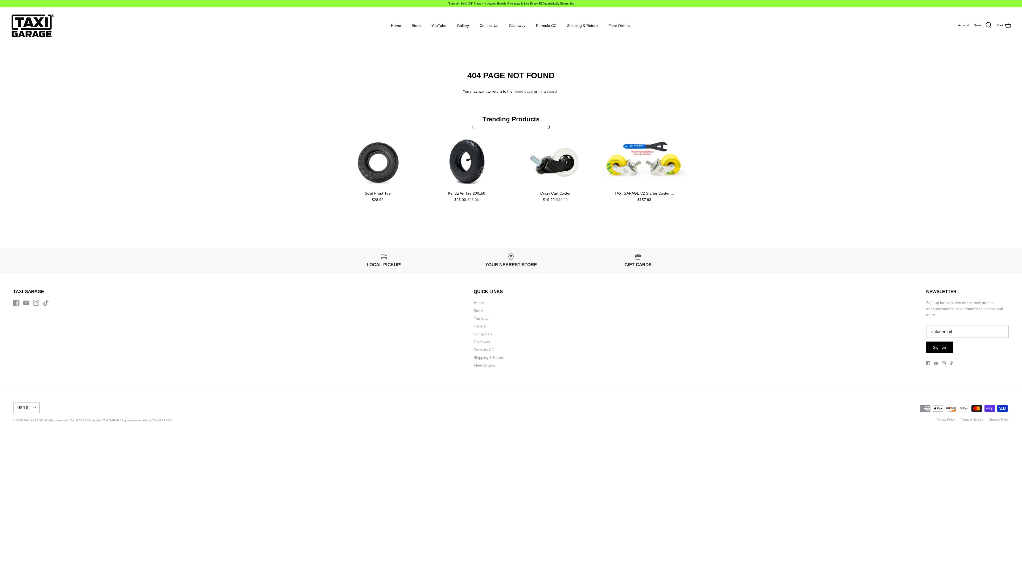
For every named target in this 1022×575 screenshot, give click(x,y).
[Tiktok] (46, 303)
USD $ (22, 407)
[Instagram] (36, 303)
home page (523, 91)
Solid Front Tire (378, 193)
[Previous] (473, 127)
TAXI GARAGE (162, 420)
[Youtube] (26, 303)
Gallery (463, 25)
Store (416, 25)
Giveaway (517, 25)
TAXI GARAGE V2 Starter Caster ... (644, 193)
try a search (548, 91)
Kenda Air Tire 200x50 (466, 193)
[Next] (549, 127)
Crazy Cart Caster (555, 193)
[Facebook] (16, 303)
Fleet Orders (619, 25)
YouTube (438, 25)
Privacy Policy (946, 419)
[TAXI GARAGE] (33, 26)
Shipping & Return (582, 25)
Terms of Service (972, 419)
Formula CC (546, 25)
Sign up (939, 347)
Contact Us (489, 25)
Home (396, 25)
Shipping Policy (999, 419)
